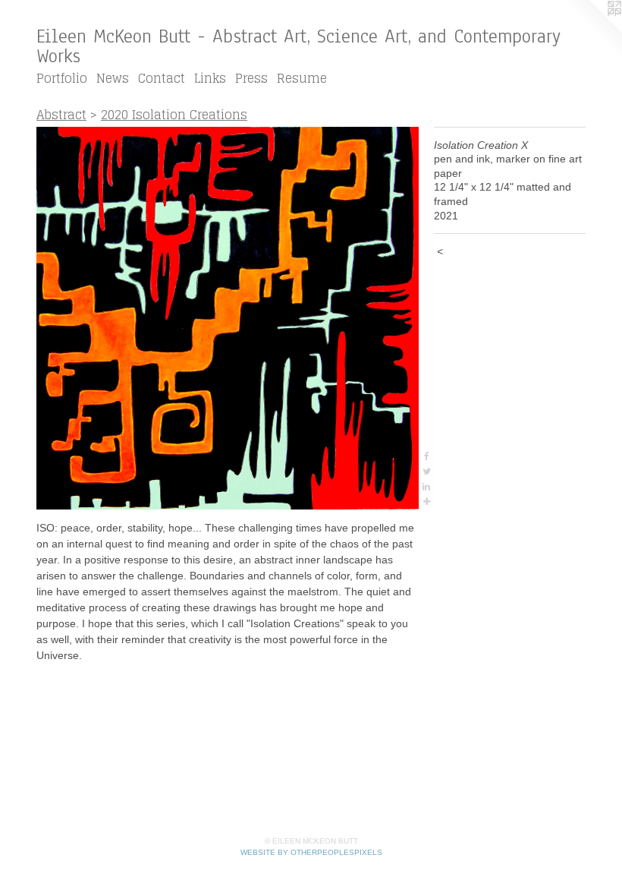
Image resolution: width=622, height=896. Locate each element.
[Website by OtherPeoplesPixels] (591, 30)
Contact (161, 78)
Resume (302, 78)
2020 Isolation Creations (174, 114)
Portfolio (61, 78)
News (112, 78)
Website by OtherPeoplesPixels (311, 852)
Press (251, 78)
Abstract (61, 114)
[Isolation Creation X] (227, 318)
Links (210, 78)
